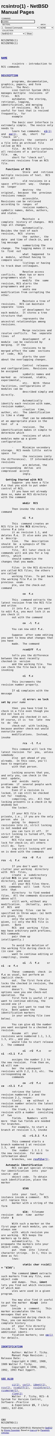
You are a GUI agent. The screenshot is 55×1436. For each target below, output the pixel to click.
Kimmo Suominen (12, 1430)
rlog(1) (17, 1393)
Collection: (8, 30)
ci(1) (16, 1384)
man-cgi (33, 1430)
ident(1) (39, 1384)
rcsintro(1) (41, 1387)
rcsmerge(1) (9, 1390)
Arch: (45, 24)
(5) (41, 1159)
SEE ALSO (7, 1378)
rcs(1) (5, 1387)
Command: (7, 18)
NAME (4, 57)
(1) (48, 131)
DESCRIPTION (9, 75)
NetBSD (48, 1428)
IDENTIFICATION (12, 1346)
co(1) (26, 1384)
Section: (7, 24)
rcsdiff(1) (21, 1387)
